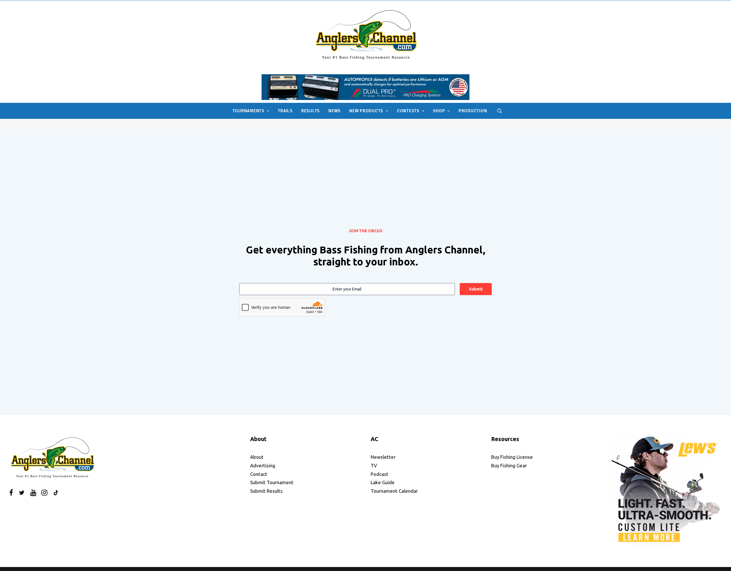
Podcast (379, 474)
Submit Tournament (272, 482)
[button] (499, 111)
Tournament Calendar (394, 491)
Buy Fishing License (512, 457)
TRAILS (285, 110)
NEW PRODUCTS (366, 110)
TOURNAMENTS (248, 110)
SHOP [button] (439, 110)
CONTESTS (408, 110)
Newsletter (383, 457)
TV (374, 465)
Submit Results (266, 491)
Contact (258, 474)
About (257, 457)
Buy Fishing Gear (509, 465)
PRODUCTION (473, 110)
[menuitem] (251, 111)
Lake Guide (383, 482)
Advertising (262, 465)
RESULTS (310, 110)
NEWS (334, 110)
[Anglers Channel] (366, 34)
